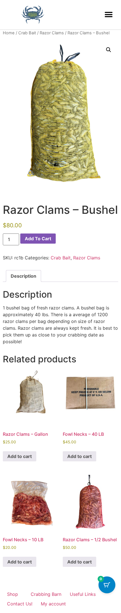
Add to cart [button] (19, 456)
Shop (12, 594)
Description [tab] (23, 276)
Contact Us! (19, 604)
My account (53, 604)
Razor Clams (52, 32)
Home (9, 32)
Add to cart (38, 238)
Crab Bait (27, 32)
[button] (108, 14)
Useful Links (83, 594)
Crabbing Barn (46, 594)
